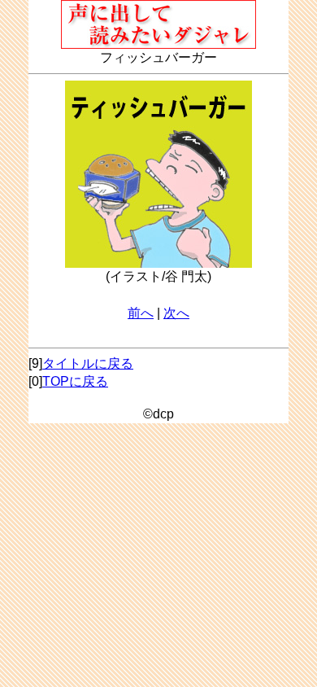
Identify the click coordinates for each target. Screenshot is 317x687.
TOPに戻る (75, 381)
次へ (176, 313)
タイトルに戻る (87, 363)
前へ (141, 313)
